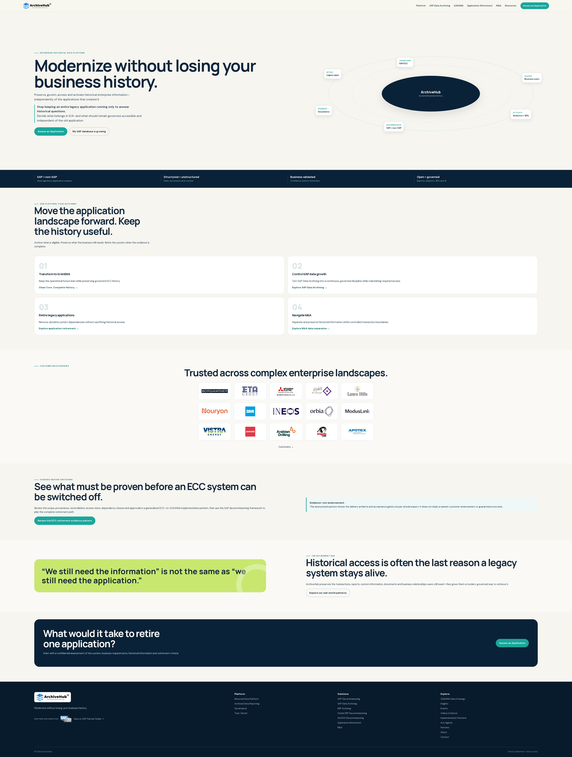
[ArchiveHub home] (37, 6)
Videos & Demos (449, 713)
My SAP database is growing (89, 131)
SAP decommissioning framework (243, 508)
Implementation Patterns (453, 718)
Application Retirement (479, 5)
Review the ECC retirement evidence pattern (65, 520)
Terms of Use (532, 751)
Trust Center (240, 713)
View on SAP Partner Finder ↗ (89, 719)
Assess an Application (534, 5)
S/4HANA (458, 5)
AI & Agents (447, 722)
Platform (421, 5)
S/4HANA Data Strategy (453, 699)
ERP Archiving (344, 708)
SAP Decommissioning (349, 699)
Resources (510, 5)
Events (444, 708)
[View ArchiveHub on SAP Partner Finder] (66, 719)
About (444, 732)
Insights (444, 703)
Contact (445, 737)
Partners (445, 727)
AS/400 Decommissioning (351, 718)
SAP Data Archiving (439, 5)
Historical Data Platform (246, 699)
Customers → (286, 446)
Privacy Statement (516, 751)
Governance (240, 708)
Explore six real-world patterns (328, 592)
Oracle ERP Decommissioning (352, 713)
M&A (498, 5)
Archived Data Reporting (246, 703)
